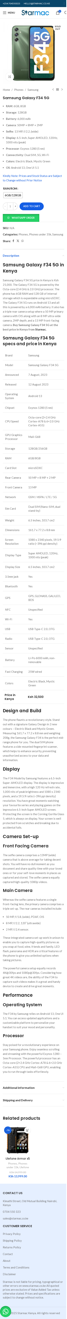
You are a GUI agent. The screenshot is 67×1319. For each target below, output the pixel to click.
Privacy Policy (12, 1233)
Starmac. (40, 329)
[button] (21, 217)
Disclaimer (9, 1274)
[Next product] (62, 89)
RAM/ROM (10, 188)
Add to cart (31, 206)
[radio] (13, 195)
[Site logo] (35, 12)
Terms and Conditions (16, 1267)
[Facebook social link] (13, 240)
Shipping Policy (12, 1240)
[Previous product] (53, 89)
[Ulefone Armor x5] (18, 1140)
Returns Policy (12, 1247)
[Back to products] (57, 89)
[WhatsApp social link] (22, 240)
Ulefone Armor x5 (18, 1159)
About (6, 1260)
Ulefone (24, 1167)
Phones (18, 89)
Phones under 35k (40, 234)
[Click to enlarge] (10, 77)
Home (6, 89)
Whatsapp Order (23, 217)
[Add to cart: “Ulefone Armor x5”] (27, 1130)
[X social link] (17, 240)
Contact (8, 1254)
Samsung (33, 89)
